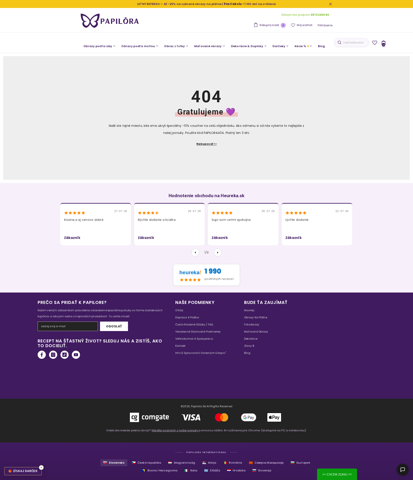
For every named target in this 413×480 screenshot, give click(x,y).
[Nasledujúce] (218, 252)
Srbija (209, 462)
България (300, 462)
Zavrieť (330, 4)
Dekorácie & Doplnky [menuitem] (247, 46)
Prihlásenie (325, 25)
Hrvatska (236, 470)
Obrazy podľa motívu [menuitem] (138, 46)
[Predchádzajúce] (195, 252)
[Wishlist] (375, 42)
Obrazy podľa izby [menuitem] (97, 46)
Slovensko (114, 462)
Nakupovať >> (206, 144)
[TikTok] (64, 355)
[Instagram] (53, 355)
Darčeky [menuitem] (279, 46)
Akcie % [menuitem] (300, 46)
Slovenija (261, 470)
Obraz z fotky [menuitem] (174, 46)
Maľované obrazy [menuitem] (208, 46)
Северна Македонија (266, 462)
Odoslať (114, 326)
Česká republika (146, 462)
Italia (190, 470)
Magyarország (181, 462)
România (232, 462)
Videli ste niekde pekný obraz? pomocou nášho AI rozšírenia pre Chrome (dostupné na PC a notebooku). (206, 430)
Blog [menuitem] (321, 46)
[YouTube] (76, 355)
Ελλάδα (212, 470)
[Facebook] (42, 355)
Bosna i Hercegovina (160, 470)
